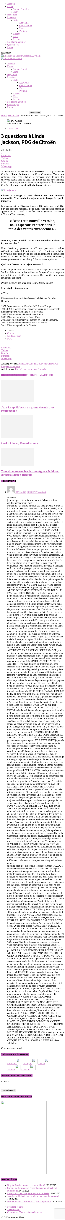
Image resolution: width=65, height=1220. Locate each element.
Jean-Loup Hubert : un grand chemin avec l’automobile (33, 1196)
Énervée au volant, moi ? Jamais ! (31, 369)
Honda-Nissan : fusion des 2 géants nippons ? (29, 1201)
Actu (15, 20)
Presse (10, 47)
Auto (15, 12)
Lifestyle (11, 17)
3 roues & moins (21, 9)
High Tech (12, 14)
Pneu (21, 28)
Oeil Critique (25, 25)
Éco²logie (24, 23)
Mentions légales (15, 1206)
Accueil (11, 3)
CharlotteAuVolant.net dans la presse (24, 1212)
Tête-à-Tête (13, 115)
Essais (10, 6)
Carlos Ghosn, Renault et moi (19, 443)
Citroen (10, 333)
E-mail (5, 1081)
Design (16, 33)
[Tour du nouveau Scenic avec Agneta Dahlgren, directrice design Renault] (17, 465)
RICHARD (20, 492)
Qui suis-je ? (13, 44)
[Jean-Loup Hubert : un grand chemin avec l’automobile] (17, 401)
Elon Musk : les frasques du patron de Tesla (28, 1193)
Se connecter (13, 1209)
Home (4, 115)
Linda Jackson (14, 336)
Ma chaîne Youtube (16, 42)
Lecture (17, 39)
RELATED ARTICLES (13, 375)
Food (15, 36)
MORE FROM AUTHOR (39, 375)
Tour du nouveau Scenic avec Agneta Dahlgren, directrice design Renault (30, 473)
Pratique (23, 31)
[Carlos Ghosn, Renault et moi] (17, 437)
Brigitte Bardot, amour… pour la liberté (26, 1185)
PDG (9, 338)
